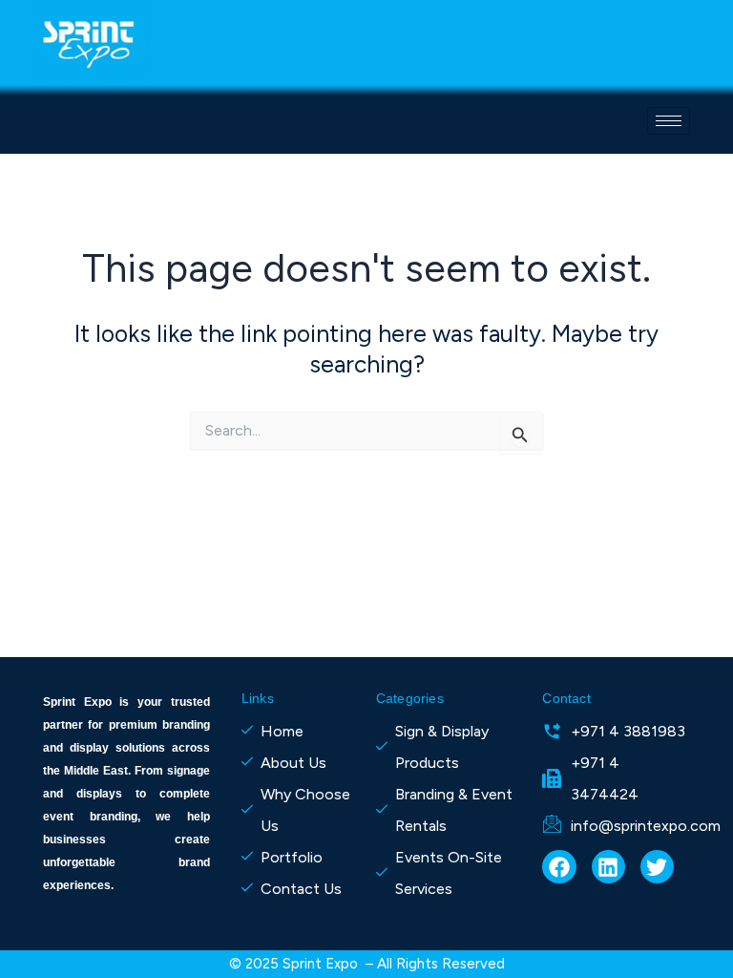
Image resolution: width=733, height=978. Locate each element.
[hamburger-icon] (668, 121)
